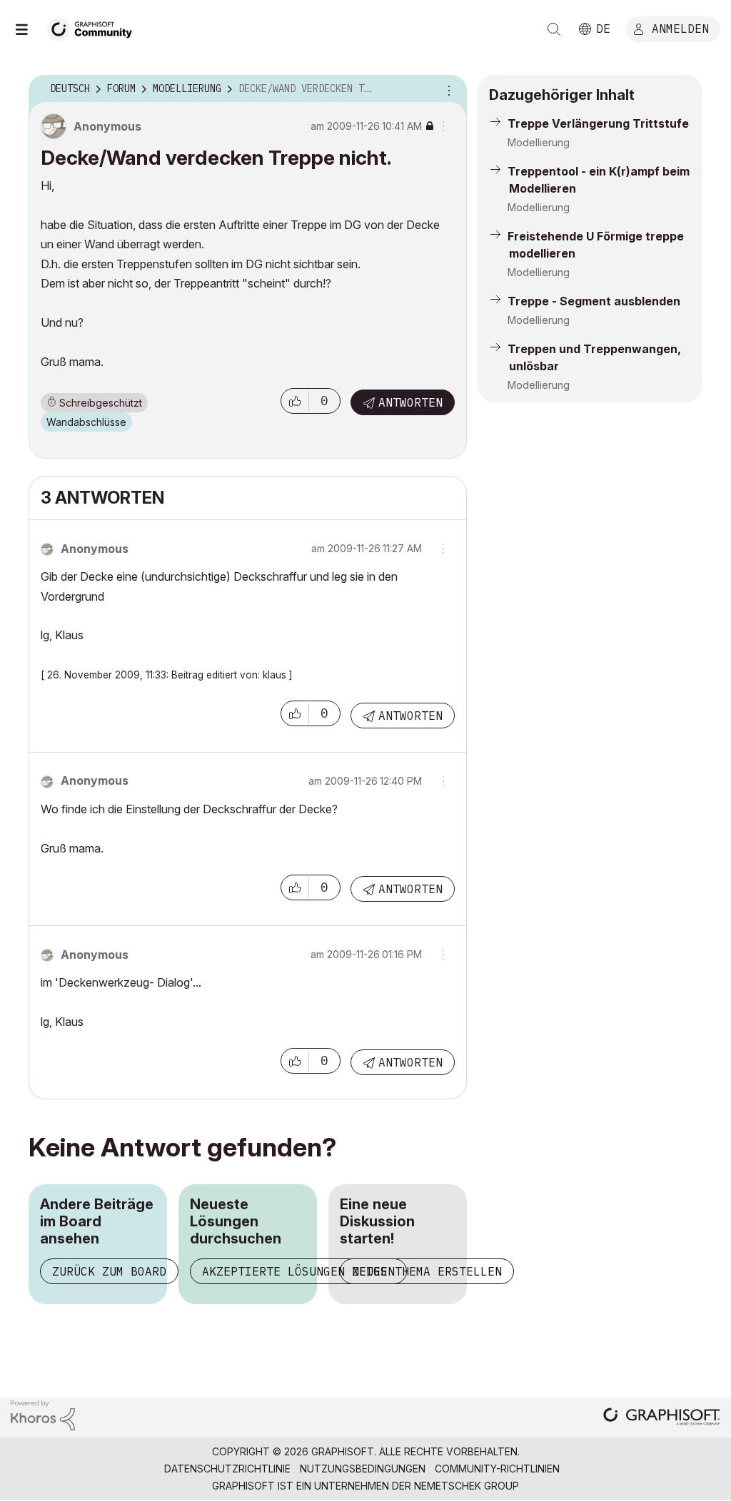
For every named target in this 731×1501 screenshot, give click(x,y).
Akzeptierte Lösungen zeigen (298, 1271)
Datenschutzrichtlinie (227, 1468)
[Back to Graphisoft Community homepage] (94, 27)
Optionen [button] (447, 89)
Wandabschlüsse (86, 422)
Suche (554, 29)
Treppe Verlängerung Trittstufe (598, 123)
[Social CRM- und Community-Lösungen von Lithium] (43, 1414)
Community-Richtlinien (497, 1468)
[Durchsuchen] (28, 29)
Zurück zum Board (109, 1271)
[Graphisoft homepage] (661, 1418)
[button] (294, 401)
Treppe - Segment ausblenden (594, 301)
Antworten (410, 402)
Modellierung (539, 142)
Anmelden (680, 28)
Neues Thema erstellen (427, 1271)
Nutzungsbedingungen (362, 1468)
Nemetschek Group (466, 1486)
